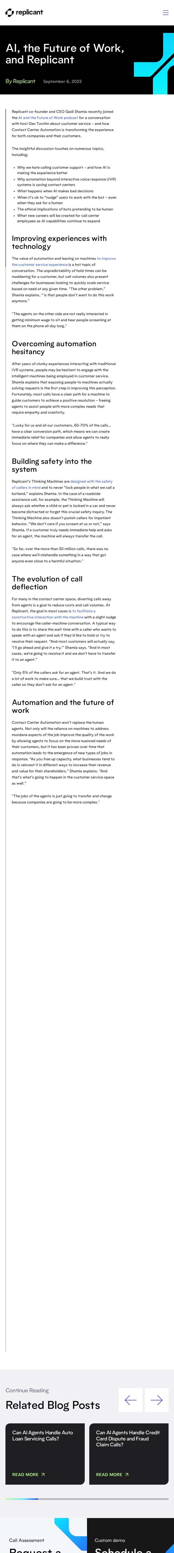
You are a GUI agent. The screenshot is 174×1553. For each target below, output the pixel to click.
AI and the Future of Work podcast (48, 118)
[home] (24, 13)
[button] (166, 12)
